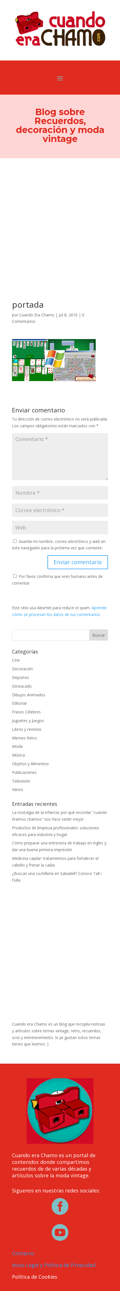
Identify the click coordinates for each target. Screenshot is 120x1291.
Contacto (23, 1253)
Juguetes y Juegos (28, 720)
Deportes (20, 677)
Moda (17, 746)
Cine (16, 660)
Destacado (22, 686)
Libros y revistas (26, 729)
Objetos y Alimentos (30, 763)
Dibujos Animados (28, 694)
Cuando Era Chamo (36, 315)
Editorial (19, 703)
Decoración (22, 668)
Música (18, 755)
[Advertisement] (60, 221)
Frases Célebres (26, 712)
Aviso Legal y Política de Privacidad (53, 1265)
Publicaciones (24, 772)
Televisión (21, 781)
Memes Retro (24, 738)
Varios (17, 789)
